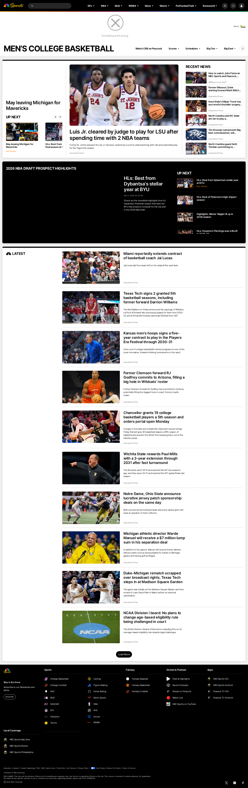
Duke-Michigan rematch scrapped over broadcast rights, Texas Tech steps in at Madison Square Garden (153, 577)
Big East (228, 48)
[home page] (14, 6)
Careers (16, 768)
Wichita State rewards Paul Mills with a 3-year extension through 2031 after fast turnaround (150, 458)
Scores (173, 48)
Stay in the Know (12, 682)
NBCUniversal (19, 773)
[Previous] (55, 117)
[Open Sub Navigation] (94, 6)
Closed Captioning (28, 768)
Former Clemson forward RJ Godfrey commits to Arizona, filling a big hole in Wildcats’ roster (154, 377)
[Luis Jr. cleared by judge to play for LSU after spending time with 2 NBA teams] (124, 95)
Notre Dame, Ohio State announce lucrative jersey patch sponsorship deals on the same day (152, 498)
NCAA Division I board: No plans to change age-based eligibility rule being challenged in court (152, 617)
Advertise (7, 768)
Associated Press (77, 153)
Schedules (192, 48)
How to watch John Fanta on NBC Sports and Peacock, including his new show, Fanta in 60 (224, 75)
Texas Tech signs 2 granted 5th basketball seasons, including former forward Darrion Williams (150, 297)
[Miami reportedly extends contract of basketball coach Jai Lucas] (91, 267)
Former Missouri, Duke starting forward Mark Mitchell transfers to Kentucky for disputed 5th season (225, 89)
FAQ (38, 768)
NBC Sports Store (48, 768)
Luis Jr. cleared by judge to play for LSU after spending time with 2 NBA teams (124, 134)
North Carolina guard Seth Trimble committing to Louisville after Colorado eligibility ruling (222, 145)
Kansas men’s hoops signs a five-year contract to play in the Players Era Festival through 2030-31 (152, 337)
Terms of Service (128, 768)
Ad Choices (71, 768)
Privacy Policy (83, 768)
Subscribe (9, 697)
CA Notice (116, 768)
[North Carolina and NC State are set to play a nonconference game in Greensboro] (196, 120)
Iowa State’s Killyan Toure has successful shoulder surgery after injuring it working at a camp (224, 103)
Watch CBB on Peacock (148, 48)
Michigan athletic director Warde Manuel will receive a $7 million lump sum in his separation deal (154, 537)
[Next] (60, 117)
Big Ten (211, 48)
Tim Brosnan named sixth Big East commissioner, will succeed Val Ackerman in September (224, 131)
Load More (124, 654)
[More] (225, 6)
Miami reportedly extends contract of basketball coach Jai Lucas (152, 255)
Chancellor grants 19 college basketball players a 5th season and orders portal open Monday (153, 417)
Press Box (61, 768)
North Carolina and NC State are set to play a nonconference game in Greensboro (224, 117)
